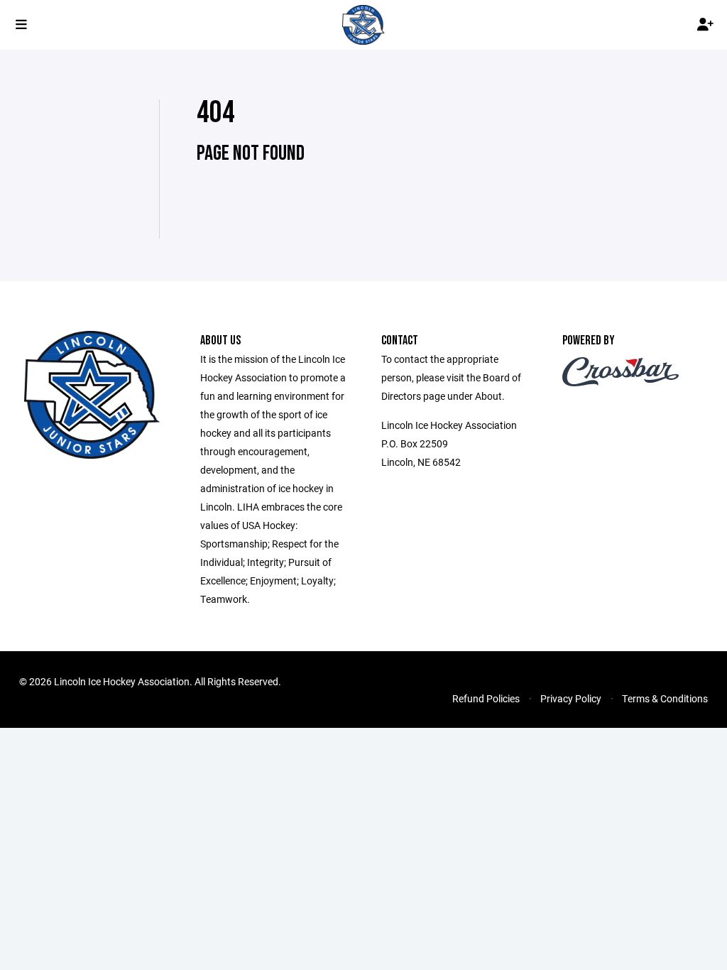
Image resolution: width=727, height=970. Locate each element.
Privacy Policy (570, 698)
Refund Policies (486, 698)
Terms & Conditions (665, 698)
